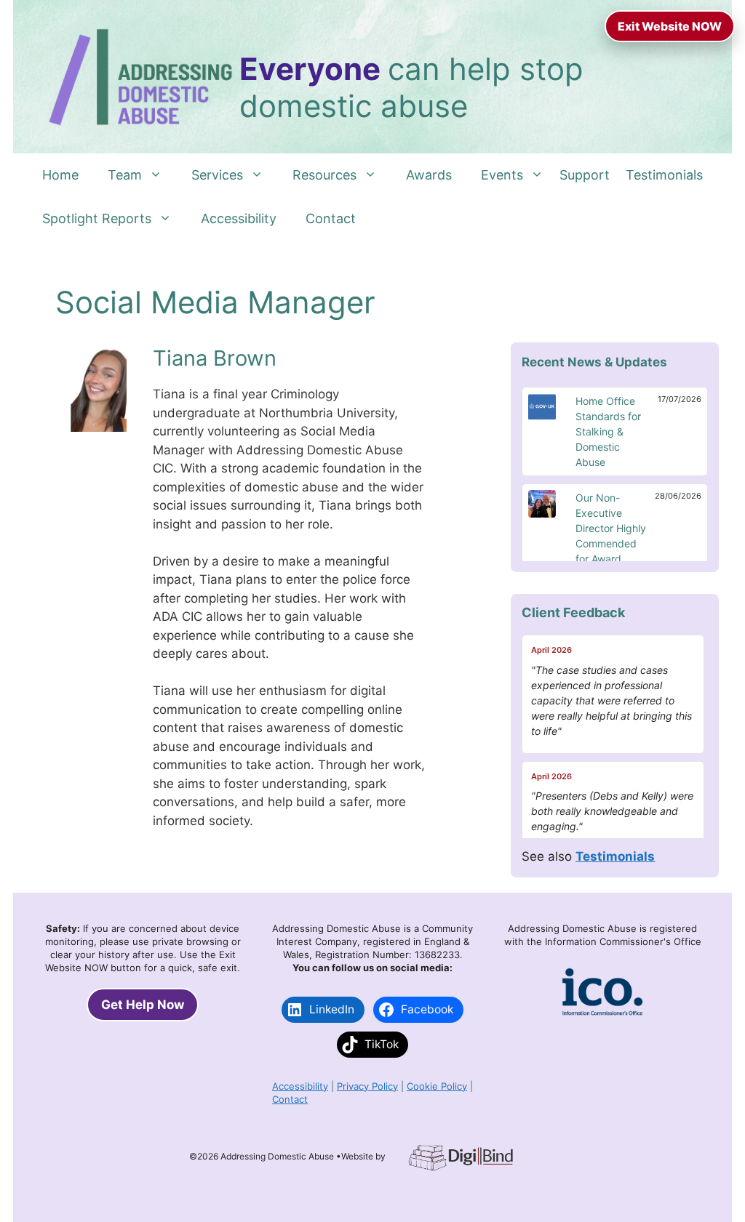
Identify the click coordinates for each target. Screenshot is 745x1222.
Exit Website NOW (670, 26)
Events (502, 174)
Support (584, 174)
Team (125, 174)
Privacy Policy (367, 1086)
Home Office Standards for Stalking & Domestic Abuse (608, 431)
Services (217, 174)
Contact (331, 218)
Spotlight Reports (96, 218)
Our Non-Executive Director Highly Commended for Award (610, 528)
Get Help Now (142, 1004)
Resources (324, 174)
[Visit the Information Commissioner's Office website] (602, 1012)
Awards (429, 174)
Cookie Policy (437, 1086)
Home (60, 174)
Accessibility (238, 218)
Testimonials (664, 174)
